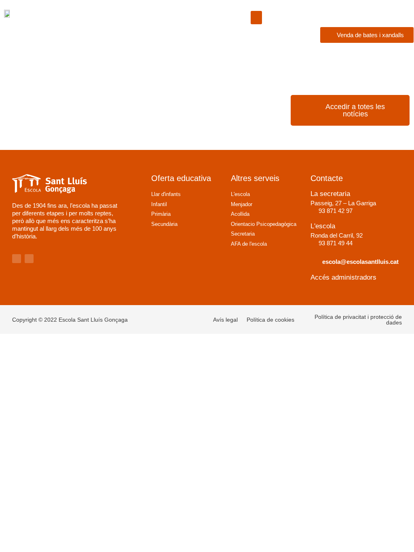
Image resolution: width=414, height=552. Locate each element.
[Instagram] (16, 258)
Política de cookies (270, 319)
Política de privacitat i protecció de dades (358, 320)
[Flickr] (29, 258)
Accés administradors (343, 277)
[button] (256, 17)
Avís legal (225, 319)
